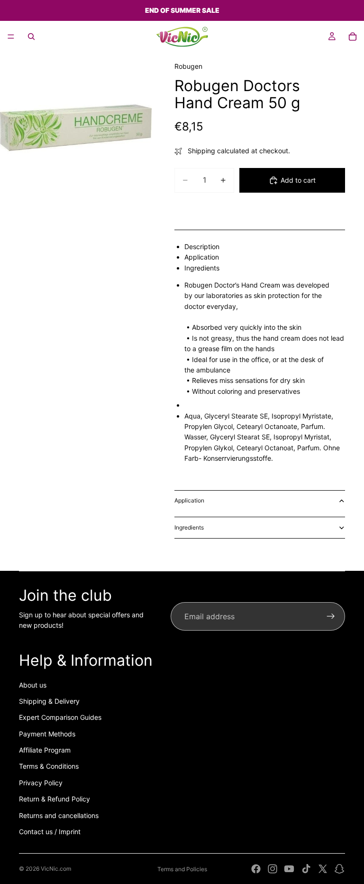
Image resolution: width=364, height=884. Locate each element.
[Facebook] (256, 869)
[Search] (31, 36)
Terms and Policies (182, 869)
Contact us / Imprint (50, 832)
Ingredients (189, 527)
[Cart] (352, 36)
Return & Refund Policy (54, 799)
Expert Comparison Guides (60, 717)
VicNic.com (56, 868)
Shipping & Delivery (49, 701)
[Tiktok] (306, 869)
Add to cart (298, 180)
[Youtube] (289, 869)
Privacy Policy (41, 783)
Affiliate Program (45, 750)
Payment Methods (47, 734)
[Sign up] (331, 616)
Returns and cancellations (59, 815)
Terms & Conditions (49, 766)
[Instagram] (272, 869)
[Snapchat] (339, 869)
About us (32, 685)
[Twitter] (322, 869)
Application (189, 500)
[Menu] (11, 36)
